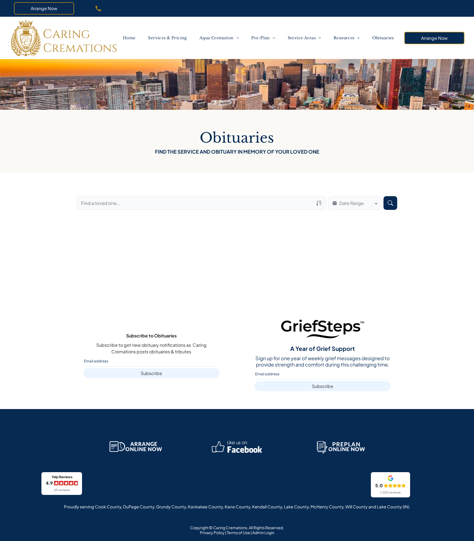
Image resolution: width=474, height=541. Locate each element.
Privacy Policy (212, 532)
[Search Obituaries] (390, 203)
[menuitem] (129, 37)
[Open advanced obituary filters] (319, 203)
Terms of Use (238, 532)
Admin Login (263, 532)
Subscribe (151, 373)
